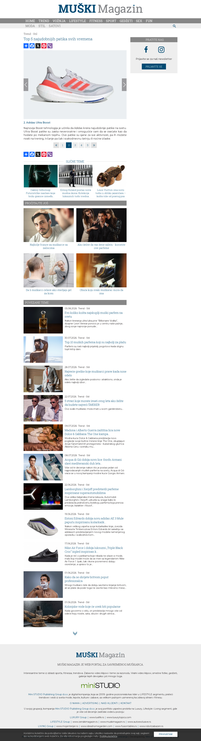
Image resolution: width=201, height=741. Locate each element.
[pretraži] (174, 26)
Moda (30, 26)
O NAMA (75, 703)
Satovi (54, 26)
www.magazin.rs (85, 721)
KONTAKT (125, 703)
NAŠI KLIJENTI (109, 703)
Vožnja (59, 21)
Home (30, 21)
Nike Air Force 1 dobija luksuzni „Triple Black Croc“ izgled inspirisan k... (94, 549)
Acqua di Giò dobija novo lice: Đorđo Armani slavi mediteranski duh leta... (93, 461)
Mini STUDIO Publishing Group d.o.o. (48, 694)
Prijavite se (154, 66)
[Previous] (26, 84)
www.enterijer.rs (67, 726)
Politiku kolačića (108, 736)
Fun (149, 21)
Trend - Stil (84, 308)
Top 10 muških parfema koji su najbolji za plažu (95, 342)
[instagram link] (161, 50)
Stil (41, 26)
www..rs (96, 717)
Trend (43, 21)
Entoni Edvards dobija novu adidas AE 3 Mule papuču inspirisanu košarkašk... (94, 520)
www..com (119, 717)
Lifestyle (77, 21)
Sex (139, 21)
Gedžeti (126, 21)
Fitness (96, 21)
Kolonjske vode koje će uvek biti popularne (92, 606)
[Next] (124, 84)
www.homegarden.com (96, 726)
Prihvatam (166, 734)
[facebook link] (146, 49)
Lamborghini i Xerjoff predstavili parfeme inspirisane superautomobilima (92, 491)
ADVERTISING (90, 703)
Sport (111, 21)
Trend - (28, 33)
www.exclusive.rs (139, 721)
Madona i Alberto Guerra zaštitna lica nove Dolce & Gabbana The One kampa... (92, 432)
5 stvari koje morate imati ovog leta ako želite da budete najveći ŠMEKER (94, 403)
